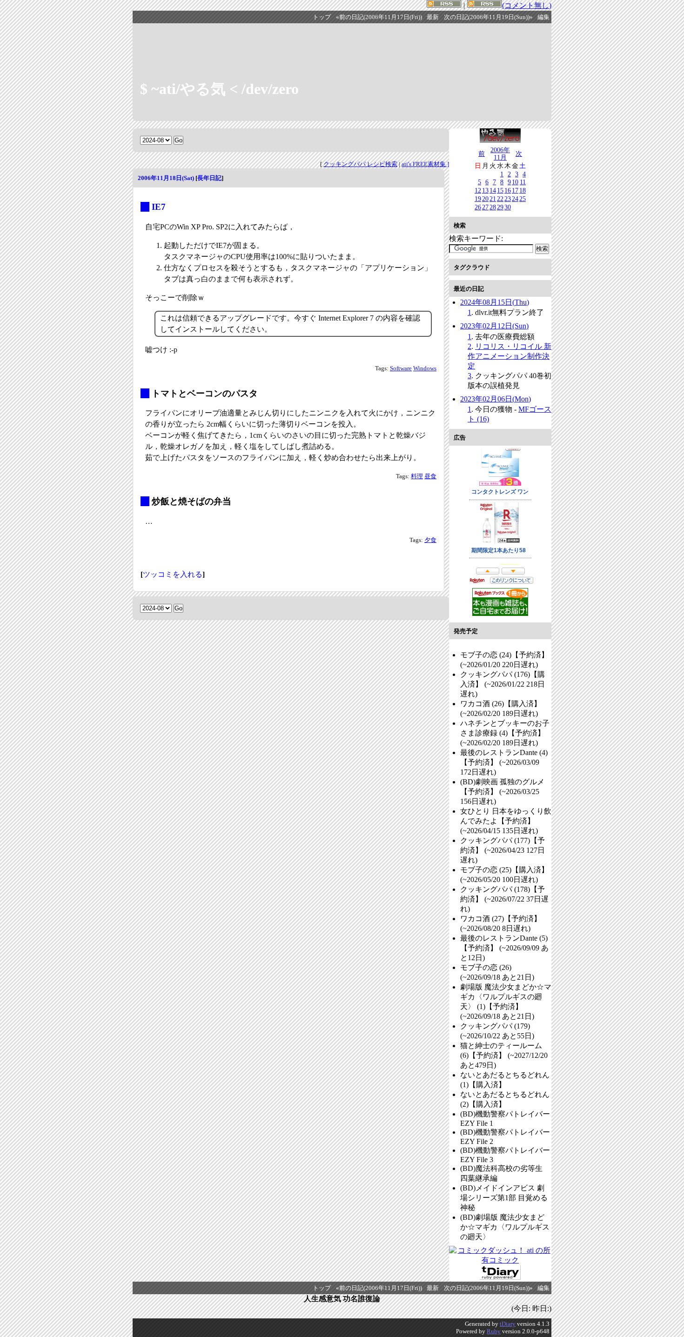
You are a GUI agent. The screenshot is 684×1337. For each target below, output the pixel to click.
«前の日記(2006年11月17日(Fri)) (379, 17)
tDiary (508, 1323)
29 (500, 207)
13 (485, 190)
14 (493, 190)
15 (500, 190)
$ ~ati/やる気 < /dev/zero (219, 88)
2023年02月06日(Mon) (495, 399)
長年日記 (209, 177)
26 (478, 207)
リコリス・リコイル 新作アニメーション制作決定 (509, 356)
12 (478, 190)
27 (485, 207)
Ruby (494, 1331)
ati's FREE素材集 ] (425, 163)
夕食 (430, 540)
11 (523, 182)
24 (515, 198)
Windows (424, 368)
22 (500, 198)
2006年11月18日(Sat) (166, 177)
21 (493, 198)
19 (478, 198)
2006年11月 (500, 153)
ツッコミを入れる (172, 574)
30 (507, 207)
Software (401, 368)
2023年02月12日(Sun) (494, 326)
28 (493, 207)
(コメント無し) (526, 5)
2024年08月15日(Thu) (494, 302)
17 (515, 190)
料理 (417, 476)
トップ (322, 17)
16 (507, 190)
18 (522, 190)
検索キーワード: (476, 238)
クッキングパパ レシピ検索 (360, 163)
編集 (543, 17)
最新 (433, 17)
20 (485, 198)
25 (522, 198)
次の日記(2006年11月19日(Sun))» (488, 17)
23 (507, 198)
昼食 (430, 476)
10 (515, 182)
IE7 (159, 207)
